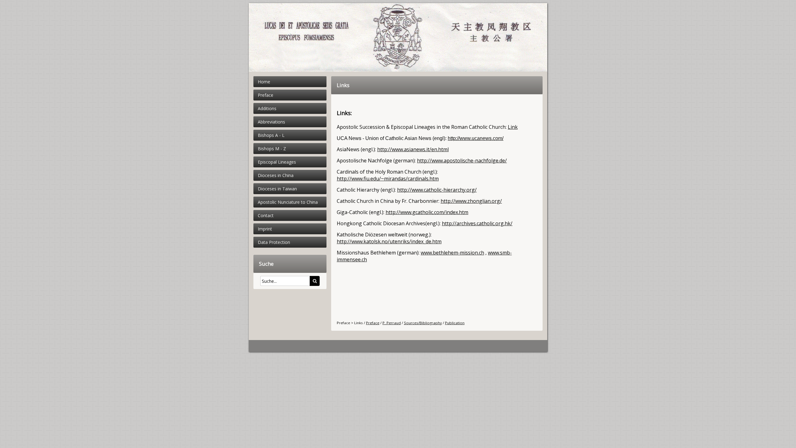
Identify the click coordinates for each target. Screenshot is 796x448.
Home (264, 82)
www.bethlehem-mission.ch (452, 252)
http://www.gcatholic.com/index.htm (427, 212)
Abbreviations (271, 122)
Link (513, 127)
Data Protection (274, 242)
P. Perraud (391, 322)
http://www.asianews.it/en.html (413, 149)
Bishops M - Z (272, 149)
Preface (265, 95)
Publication (455, 322)
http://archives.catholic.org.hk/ (477, 223)
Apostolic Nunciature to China (288, 202)
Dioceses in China (276, 175)
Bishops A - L (271, 135)
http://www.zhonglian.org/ (471, 201)
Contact (266, 215)
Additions (267, 108)
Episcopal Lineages (277, 162)
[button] (315, 281)
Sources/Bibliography (423, 322)
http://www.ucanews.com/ (475, 138)
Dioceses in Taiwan (277, 189)
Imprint (265, 229)
